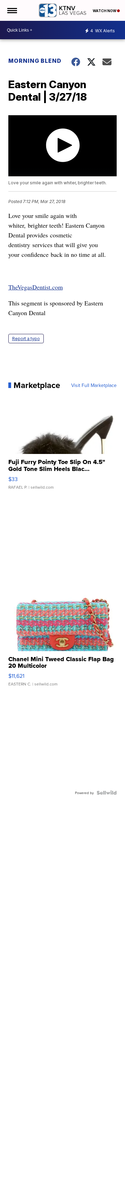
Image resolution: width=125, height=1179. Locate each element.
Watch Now (105, 11)
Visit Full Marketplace (94, 385)
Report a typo (26, 338)
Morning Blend (34, 60)
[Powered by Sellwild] (107, 792)
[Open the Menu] (11, 10)
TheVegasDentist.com (35, 287)
